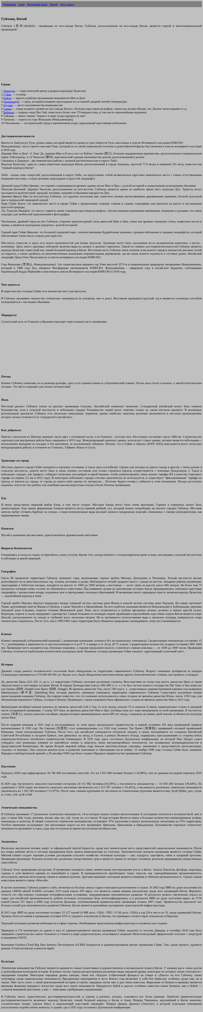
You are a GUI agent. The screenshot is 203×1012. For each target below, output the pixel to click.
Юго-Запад (67, 4)
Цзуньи (8, 105)
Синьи (7, 108)
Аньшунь (9, 90)
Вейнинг (8, 112)
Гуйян (7, 94)
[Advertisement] (90, 58)
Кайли (7, 98)
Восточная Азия (37, 4)
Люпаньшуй (11, 101)
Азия (21, 4)
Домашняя (9, 4)
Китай (54, 4)
